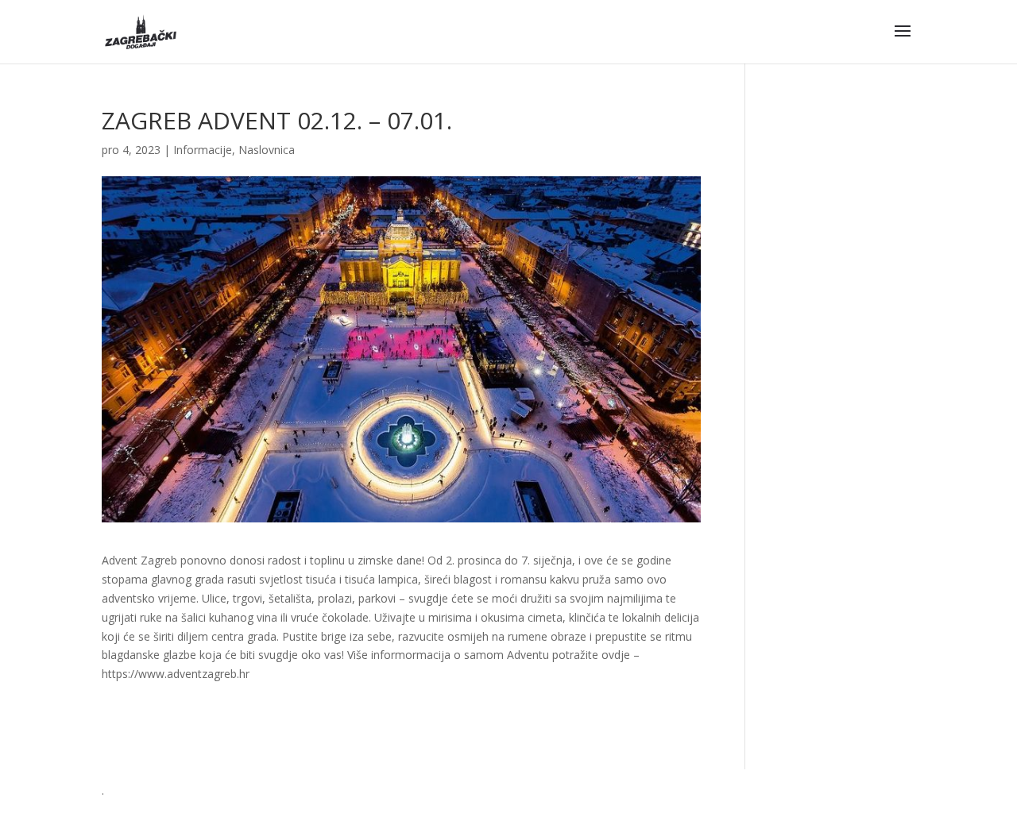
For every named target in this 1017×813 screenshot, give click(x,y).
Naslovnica (266, 149)
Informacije (202, 149)
